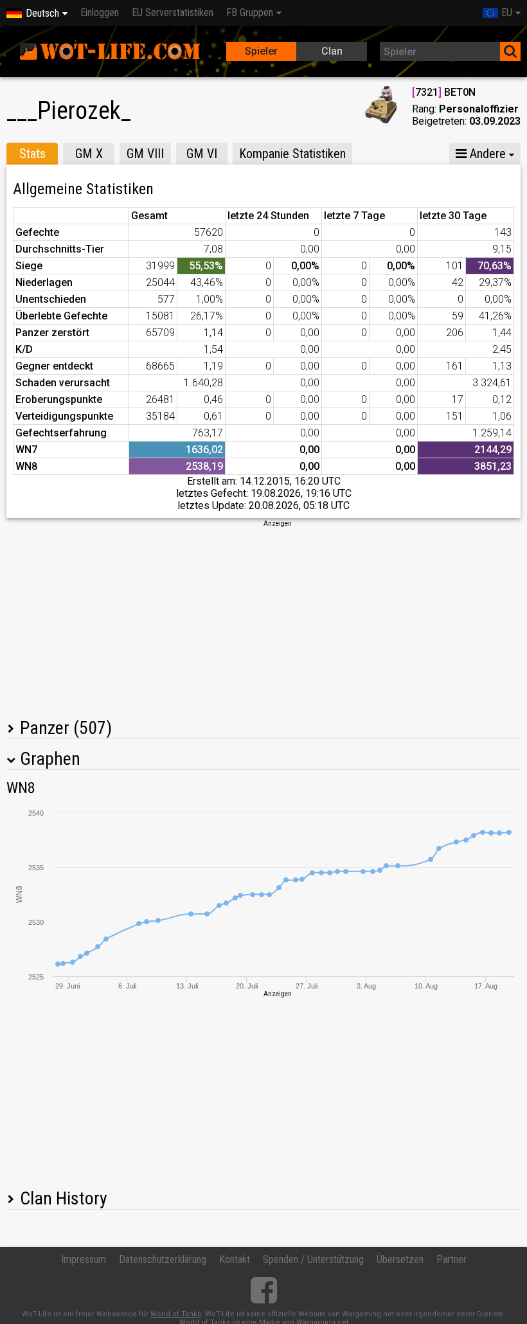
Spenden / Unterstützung (313, 1259)
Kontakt (234, 1259)
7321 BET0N (444, 92)
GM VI (201, 153)
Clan (332, 51)
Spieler (261, 51)
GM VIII (145, 153)
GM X (89, 153)
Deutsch (42, 13)
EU (506, 12)
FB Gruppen (249, 12)
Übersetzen (400, 1259)
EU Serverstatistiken (172, 12)
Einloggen (99, 12)
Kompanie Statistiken (292, 153)
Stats (32, 153)
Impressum (83, 1259)
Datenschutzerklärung (162, 1259)
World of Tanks (175, 1314)
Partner (451, 1259)
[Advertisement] (263, 618)
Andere (486, 153)
